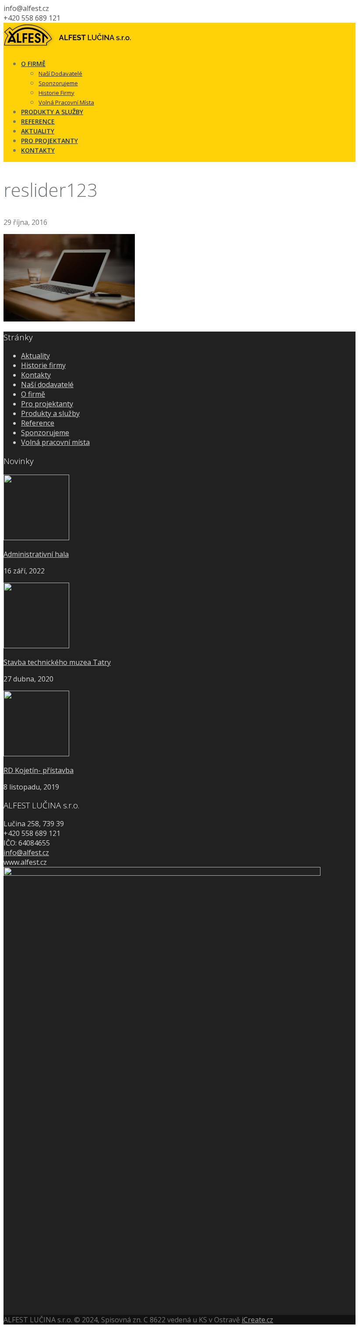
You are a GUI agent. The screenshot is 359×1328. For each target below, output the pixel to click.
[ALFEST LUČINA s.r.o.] (68, 47)
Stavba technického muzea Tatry (57, 662)
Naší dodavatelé (47, 384)
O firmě (33, 394)
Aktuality (35, 355)
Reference (37, 423)
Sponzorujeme (45, 432)
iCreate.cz (257, 1320)
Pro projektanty (47, 404)
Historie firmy (43, 365)
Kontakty (36, 375)
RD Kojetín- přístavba (39, 770)
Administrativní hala (36, 554)
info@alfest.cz (26, 852)
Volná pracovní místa (55, 442)
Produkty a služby (50, 413)
